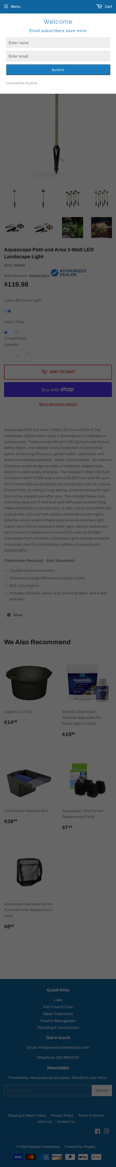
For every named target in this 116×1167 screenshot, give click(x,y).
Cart (108, 7)
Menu (16, 7)
